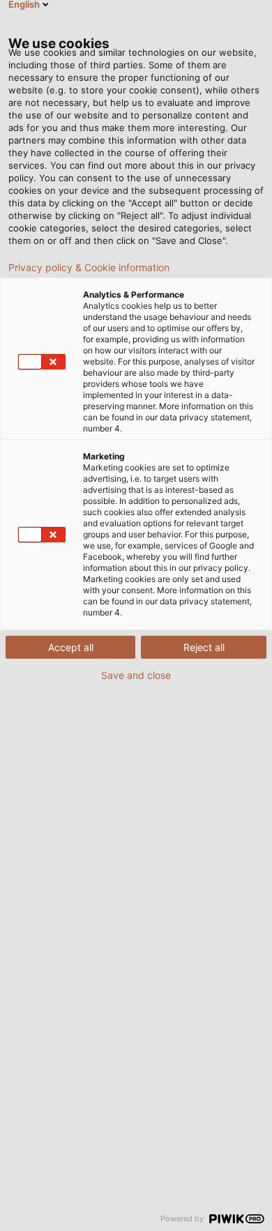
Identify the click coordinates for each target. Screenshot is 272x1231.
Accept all (70, 647)
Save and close (136, 675)
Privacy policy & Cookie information (88, 267)
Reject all (204, 647)
